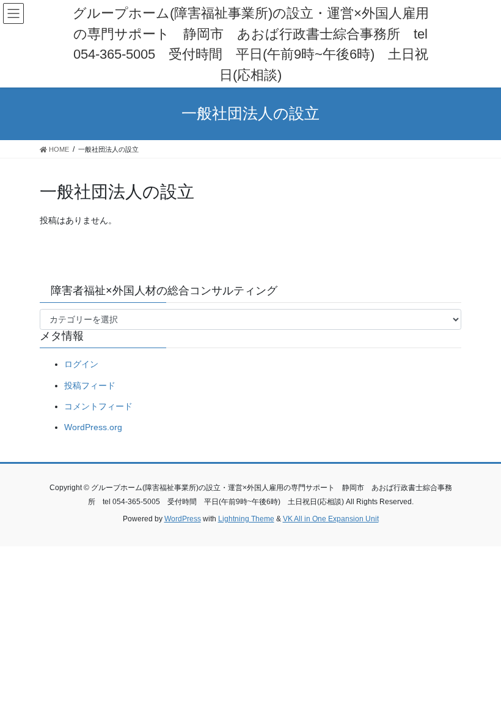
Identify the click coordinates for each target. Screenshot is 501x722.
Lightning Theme (246, 519)
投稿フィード (89, 385)
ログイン (81, 364)
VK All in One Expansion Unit (331, 519)
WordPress (182, 519)
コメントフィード (98, 406)
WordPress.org (93, 427)
